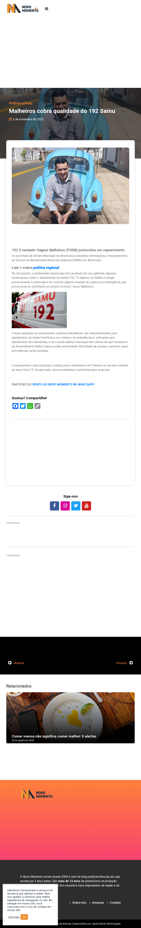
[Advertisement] (70, 60)
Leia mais (14, 917)
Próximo (122, 663)
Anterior (18, 663)
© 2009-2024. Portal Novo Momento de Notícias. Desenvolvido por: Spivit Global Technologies (70, 923)
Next (129, 721)
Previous (11, 721)
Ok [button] (24, 917)
